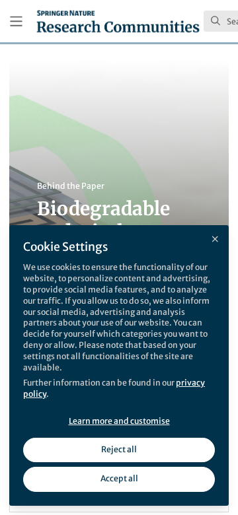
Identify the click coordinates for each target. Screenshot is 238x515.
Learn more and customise (119, 421)
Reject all (119, 449)
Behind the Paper (70, 186)
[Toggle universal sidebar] (16, 21)
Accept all (119, 478)
